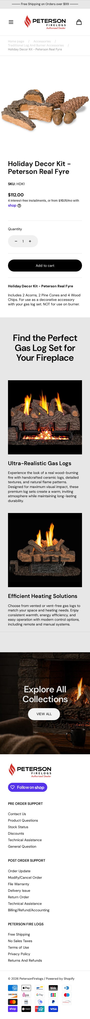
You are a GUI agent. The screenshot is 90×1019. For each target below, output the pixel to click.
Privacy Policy (19, 954)
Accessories (42, 41)
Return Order (18, 897)
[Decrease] (13, 241)
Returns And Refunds (25, 960)
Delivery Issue (19, 890)
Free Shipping (19, 934)
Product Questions (23, 820)
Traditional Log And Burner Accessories (36, 45)
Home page (16, 41)
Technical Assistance (25, 840)
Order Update (19, 871)
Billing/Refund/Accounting (29, 910)
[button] (11, 22)
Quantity (15, 229)
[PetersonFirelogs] (45, 22)
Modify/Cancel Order (25, 877)
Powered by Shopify (60, 979)
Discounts (16, 833)
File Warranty (18, 884)
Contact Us (17, 814)
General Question (22, 846)
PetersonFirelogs (31, 979)
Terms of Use (18, 947)
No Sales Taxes (20, 941)
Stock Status (18, 827)
